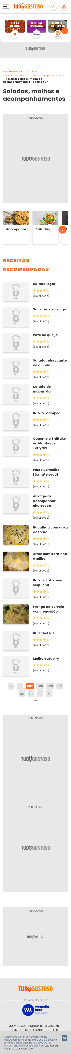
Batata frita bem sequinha (47, 582)
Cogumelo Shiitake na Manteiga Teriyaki (49, 443)
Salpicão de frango (49, 309)
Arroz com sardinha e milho (50, 556)
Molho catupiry (46, 658)
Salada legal (44, 284)
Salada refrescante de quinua (50, 362)
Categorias (30, 71)
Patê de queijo (45, 335)
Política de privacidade (44, 1026)
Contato (52, 1030)
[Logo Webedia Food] (35, 1010)
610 (60, 686)
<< (11, 686)
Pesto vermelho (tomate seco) (46, 472)
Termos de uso (21, 1030)
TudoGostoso (11, 71)
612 (31, 694)
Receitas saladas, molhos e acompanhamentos (35, 75)
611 (22, 694)
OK (64, 1038)
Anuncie (38, 1030)
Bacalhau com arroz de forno (50, 529)
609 (50, 686)
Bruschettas (43, 633)
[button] (64, 30)
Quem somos (17, 1026)
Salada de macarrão (42, 389)
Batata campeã (47, 413)
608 (40, 686)
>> (49, 694)
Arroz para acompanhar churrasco (44, 501)
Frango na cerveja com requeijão (48, 609)
